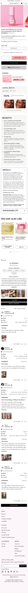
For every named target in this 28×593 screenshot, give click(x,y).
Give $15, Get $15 (5, 535)
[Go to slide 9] (17, 251)
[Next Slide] (26, 293)
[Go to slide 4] (13, 251)
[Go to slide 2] (11, 251)
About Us (3, 514)
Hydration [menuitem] (10, 270)
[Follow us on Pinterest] (11, 572)
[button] (14, 33)
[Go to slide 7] (15, 251)
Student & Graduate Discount (8, 537)
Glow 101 (3, 546)
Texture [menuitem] (22, 270)
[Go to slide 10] (18, 251)
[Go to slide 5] (14, 251)
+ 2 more (8, 459)
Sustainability (10, 211)
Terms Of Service (15, 581)
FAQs (16, 553)
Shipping (16, 548)
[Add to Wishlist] (3, 224)
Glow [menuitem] (5, 270)
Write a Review (17, 304)
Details (7, 170)
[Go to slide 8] (16, 251)
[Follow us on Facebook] (5, 572)
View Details (10, 37)
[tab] (5, 91)
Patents (22, 581)
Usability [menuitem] (14, 273)
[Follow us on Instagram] (2, 572)
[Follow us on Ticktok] (14, 572)
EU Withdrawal (18, 551)
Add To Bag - (19, 57)
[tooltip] (18, 276)
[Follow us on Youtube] (17, 572)
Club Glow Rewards (5, 530)
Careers (3, 516)
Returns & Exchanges (19, 546)
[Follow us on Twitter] (8, 572)
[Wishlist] (22, 3)
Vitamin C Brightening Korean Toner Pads (21, 238)
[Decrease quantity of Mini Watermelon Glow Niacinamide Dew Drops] (3, 57)
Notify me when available (8, 247)
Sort (16, 308)
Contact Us (17, 544)
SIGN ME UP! (23, 565)
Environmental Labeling (20, 555)
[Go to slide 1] (10, 251)
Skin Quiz (3, 544)
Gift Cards (3, 532)
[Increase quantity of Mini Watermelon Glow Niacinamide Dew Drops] (9, 57)
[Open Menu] (1, 3)
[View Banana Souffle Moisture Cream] (7, 228)
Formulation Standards (6, 518)
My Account (4, 527)
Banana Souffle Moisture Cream (7, 238)
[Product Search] (24, 3)
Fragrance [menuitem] (17, 270)
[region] (14, 293)
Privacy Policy (7, 581)
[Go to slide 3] (12, 251)
